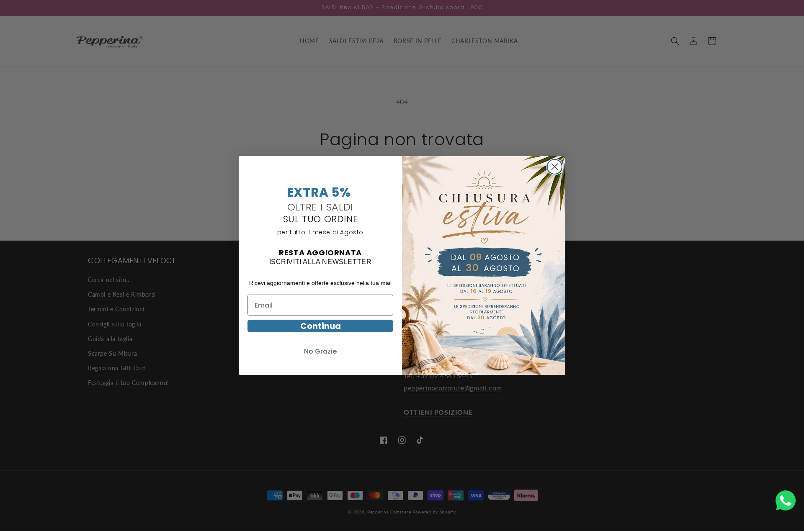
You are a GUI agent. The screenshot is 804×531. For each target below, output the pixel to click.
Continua (320, 326)
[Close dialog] (554, 165)
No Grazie (320, 351)
